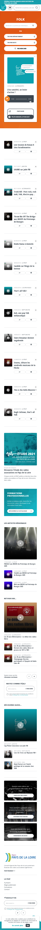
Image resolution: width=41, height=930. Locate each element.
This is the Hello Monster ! (25, 390)
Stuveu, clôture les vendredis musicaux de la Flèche (24, 365)
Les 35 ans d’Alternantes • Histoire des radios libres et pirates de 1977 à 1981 (24, 648)
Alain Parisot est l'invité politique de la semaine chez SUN (24, 766)
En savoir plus (17, 925)
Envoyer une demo (20, 795)
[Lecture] (7, 99)
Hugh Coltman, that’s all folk (24, 413)
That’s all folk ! (20, 290)
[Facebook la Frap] (29, 676)
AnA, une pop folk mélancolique (21, 314)
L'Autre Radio (26, 288)
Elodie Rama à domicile (23, 244)
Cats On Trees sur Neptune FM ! (25, 753)
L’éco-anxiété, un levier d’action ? (17, 91)
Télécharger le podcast (20, 117)
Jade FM (24, 166)
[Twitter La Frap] (17, 912)
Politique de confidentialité (20, 695)
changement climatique (27, 67)
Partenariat (9, 871)
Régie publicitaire (10, 885)
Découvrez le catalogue (18, 511)
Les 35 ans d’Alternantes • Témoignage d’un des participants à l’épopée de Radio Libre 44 (25, 660)
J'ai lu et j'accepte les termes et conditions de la (21, 694)
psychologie (31, 71)
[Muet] (30, 102)
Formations (8, 887)
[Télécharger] (31, 151)
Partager (20, 111)
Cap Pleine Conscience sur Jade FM (16, 746)
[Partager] (19, 151)
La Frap (24, 142)
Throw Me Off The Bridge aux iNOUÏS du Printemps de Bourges (24, 219)
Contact (7, 889)
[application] (20, 98)
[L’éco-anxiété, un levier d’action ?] (20, 83)
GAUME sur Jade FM (22, 169)
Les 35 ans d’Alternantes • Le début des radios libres (20, 638)
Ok (28, 925)
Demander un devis (20, 836)
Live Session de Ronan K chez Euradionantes (24, 146)
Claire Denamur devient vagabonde (24, 339)
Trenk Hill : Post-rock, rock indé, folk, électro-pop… (25, 193)
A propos (7, 883)
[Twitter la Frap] (34, 676)
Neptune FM (26, 310)
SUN (23, 762)
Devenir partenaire (20, 817)
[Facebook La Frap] (23, 912)
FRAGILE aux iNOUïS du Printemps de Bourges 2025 (20, 565)
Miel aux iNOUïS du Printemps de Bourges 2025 (25, 585)
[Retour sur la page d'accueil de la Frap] (3, 7)
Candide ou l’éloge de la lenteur (24, 267)
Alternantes (19, 86)
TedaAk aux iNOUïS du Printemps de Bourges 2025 (25, 574)
